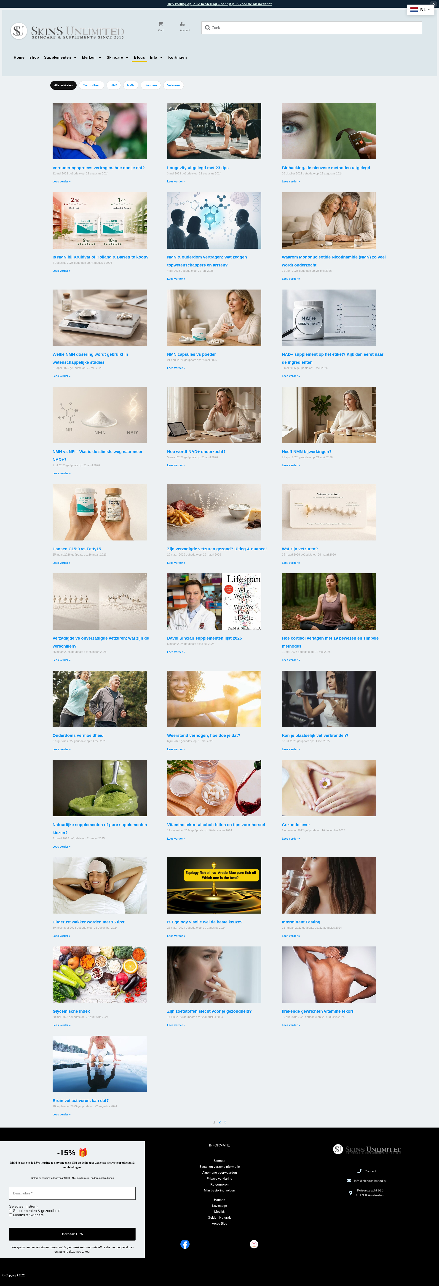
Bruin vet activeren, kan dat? (81, 1100)
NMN (130, 85)
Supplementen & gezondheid (36, 1211)
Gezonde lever (296, 824)
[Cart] (160, 23)
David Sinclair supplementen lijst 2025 (204, 638)
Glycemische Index (71, 1011)
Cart (160, 30)
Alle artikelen (63, 85)
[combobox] (311, 27)
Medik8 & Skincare (28, 1215)
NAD (113, 85)
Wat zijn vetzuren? (300, 549)
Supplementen (57, 57)
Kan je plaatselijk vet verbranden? (315, 735)
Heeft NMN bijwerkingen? (307, 451)
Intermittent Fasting (301, 922)
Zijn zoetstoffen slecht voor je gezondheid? (209, 1011)
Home (19, 57)
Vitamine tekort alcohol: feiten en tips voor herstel (216, 824)
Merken (89, 57)
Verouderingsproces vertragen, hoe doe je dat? (99, 168)
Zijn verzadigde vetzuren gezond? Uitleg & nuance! (217, 549)
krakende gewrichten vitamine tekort (317, 1011)
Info (153, 57)
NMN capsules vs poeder (191, 354)
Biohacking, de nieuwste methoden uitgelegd (326, 168)
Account (185, 30)
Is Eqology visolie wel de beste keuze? (205, 922)
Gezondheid (91, 85)
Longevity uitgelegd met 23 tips (198, 168)
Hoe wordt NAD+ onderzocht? (196, 451)
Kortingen (177, 57)
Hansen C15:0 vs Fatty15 (77, 549)
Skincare (115, 57)
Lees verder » (62, 181)
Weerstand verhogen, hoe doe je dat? (203, 735)
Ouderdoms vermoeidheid (78, 735)
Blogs (139, 57)
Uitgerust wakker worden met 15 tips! (89, 922)
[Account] (182, 23)
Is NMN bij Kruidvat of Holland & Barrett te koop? (101, 257)
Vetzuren (173, 85)
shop (34, 57)
